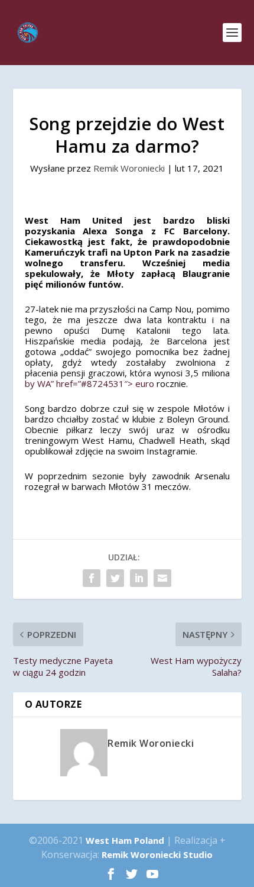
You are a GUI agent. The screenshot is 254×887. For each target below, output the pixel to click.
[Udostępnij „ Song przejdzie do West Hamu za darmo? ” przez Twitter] (115, 578)
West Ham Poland (125, 840)
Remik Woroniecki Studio (157, 854)
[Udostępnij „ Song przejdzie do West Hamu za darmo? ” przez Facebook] (91, 578)
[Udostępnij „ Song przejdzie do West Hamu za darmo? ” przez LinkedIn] (139, 578)
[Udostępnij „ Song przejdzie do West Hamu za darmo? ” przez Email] (162, 578)
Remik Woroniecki (129, 168)
